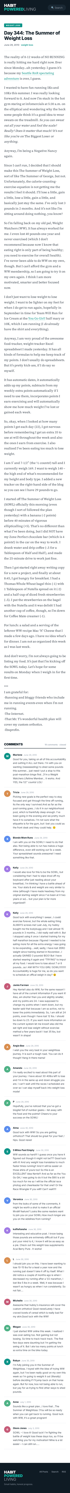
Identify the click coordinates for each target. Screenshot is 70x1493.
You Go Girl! (36, 318)
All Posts (43, 1471)
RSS (64, 1471)
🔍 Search (57, 7)
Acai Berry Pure (21, 1248)
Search (54, 1471)
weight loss (27, 44)
